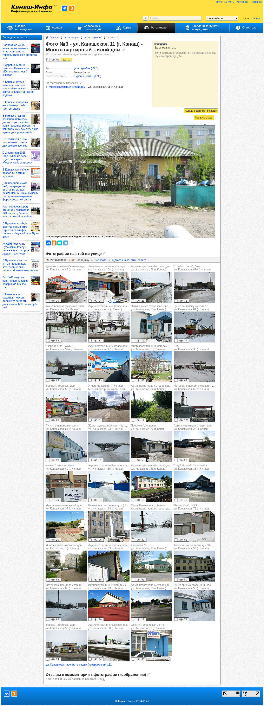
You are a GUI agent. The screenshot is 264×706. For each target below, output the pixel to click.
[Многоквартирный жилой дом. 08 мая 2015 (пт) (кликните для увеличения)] (151, 366)
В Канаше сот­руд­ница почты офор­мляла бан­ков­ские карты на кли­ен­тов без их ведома (18, 88)
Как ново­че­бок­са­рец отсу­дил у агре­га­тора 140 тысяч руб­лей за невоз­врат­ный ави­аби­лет (18, 211)
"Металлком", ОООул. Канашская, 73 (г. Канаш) (191, 507)
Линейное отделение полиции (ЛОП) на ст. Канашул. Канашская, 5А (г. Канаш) (119, 268)
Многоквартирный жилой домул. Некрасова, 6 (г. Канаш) (64, 547)
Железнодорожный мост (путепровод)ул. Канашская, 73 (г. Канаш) (112, 427)
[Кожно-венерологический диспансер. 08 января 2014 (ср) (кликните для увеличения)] (66, 327)
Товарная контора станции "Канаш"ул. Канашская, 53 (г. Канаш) (195, 547)
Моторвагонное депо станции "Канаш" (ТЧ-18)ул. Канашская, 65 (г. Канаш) (202, 387)
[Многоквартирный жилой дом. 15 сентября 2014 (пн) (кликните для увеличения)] (66, 566)
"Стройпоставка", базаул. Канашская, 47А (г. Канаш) (192, 268)
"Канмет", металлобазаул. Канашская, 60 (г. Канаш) (63, 467)
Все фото (100, 260)
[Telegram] (65, 242)
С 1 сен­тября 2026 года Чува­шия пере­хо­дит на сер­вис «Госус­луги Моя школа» (17, 157)
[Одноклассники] (54, 242)
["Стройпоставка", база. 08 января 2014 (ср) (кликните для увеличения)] (194, 287)
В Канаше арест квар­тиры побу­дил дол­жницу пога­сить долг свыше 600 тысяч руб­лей (19, 301)
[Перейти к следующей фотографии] (201, 110)
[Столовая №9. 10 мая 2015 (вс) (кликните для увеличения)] (151, 566)
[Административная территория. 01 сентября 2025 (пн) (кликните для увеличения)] (194, 446)
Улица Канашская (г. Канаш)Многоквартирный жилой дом (106, 387)
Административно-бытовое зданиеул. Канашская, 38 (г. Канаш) (152, 586)
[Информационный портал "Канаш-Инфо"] (31, 9)
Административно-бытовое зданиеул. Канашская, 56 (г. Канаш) (152, 268)
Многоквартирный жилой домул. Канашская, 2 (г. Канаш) (149, 347)
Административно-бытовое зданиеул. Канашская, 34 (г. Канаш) (152, 387)
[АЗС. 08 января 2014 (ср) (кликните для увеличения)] (194, 366)
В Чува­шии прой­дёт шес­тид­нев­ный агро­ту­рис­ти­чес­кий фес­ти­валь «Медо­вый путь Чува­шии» (20, 230)
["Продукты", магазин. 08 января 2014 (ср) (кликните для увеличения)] (151, 446)
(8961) (86, 68)
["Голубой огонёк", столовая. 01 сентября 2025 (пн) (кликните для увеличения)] (194, 486)
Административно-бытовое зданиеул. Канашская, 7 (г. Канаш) (109, 307)
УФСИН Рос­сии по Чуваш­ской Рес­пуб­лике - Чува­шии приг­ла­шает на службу (15, 248)
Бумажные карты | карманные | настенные (239, 1)
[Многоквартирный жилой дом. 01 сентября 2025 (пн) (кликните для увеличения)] (66, 526)
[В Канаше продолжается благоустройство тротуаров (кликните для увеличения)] (35, 105)
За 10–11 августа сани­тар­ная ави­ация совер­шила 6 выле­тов (15, 282)
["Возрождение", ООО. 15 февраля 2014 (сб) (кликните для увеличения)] (66, 366)
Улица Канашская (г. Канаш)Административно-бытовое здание (152, 507)
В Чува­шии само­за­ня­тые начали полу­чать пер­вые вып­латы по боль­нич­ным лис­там (20, 265)
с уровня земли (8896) (87, 76)
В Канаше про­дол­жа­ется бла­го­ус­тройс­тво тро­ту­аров (15, 105)
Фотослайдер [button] (58, 259)
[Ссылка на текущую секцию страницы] (123, 49)
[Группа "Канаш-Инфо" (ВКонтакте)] (64, 8)
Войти (256, 18)
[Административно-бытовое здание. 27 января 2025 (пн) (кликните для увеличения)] (151, 287)
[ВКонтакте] (48, 242)
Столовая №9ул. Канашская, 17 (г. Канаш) (148, 547)
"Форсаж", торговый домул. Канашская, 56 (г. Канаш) (63, 387)
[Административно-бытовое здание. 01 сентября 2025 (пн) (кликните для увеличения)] (109, 366)
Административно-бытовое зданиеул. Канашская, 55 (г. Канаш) (109, 467)
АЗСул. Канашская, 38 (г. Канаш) (191, 347)
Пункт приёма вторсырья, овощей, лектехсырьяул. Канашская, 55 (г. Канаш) (161, 307)
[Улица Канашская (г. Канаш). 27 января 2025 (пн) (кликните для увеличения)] (151, 526)
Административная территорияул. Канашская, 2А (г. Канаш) (193, 427)
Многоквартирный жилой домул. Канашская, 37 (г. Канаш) (64, 507)
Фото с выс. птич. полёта (130, 260)
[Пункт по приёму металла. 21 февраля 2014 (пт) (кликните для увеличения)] (194, 327)
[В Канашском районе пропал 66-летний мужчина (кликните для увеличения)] (35, 173)
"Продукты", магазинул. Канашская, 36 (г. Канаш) (148, 427)
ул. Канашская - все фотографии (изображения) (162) (79, 664)
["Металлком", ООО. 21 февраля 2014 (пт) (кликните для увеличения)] (194, 526)
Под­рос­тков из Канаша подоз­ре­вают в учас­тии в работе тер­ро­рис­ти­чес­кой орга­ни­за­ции (20, 51)
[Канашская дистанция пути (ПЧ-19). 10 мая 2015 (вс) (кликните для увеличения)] (109, 526)
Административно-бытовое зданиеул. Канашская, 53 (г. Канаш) (152, 467)
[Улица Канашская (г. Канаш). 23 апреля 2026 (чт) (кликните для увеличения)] (109, 406)
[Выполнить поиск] (145, 18)
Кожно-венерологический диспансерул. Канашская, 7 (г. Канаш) (68, 307)
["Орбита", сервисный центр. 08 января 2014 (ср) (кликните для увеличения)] (151, 645)
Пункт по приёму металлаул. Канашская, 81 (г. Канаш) (191, 307)
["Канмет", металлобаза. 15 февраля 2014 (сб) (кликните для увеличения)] (66, 486)
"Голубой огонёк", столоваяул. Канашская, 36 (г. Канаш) (191, 467)
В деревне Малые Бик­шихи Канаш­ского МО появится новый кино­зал (15, 69)
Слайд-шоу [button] (82, 260)
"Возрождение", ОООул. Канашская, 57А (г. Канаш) (63, 347)
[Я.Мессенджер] (59, 242)
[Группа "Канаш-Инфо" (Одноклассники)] (72, 8)
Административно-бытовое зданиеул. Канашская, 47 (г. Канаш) (67, 268)
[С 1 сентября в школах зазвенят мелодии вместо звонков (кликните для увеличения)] (35, 142)
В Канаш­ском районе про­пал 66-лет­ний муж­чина (15, 173)
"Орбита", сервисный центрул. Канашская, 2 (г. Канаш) (147, 626)
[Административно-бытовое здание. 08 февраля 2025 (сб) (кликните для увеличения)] (66, 287)
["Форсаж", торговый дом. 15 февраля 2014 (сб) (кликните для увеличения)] (66, 406)
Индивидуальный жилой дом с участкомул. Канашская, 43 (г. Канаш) (113, 586)
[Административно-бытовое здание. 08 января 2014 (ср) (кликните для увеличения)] (109, 327)
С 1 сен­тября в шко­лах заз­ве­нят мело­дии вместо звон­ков (14, 142)
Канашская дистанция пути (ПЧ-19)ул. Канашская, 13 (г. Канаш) (110, 507)
